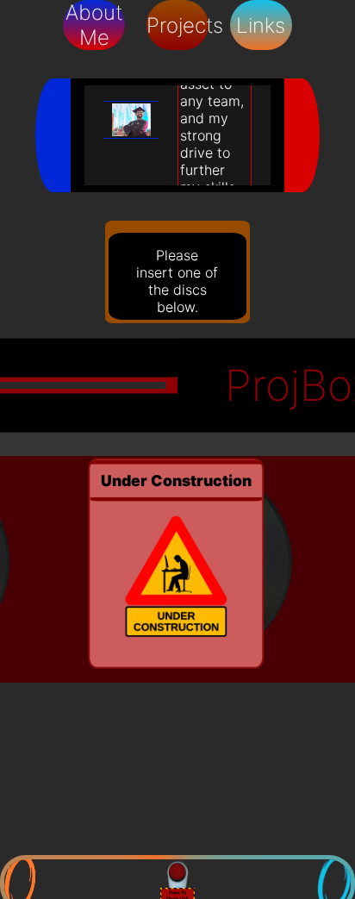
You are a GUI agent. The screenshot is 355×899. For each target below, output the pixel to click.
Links (260, 25)
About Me (93, 25)
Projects (177, 25)
